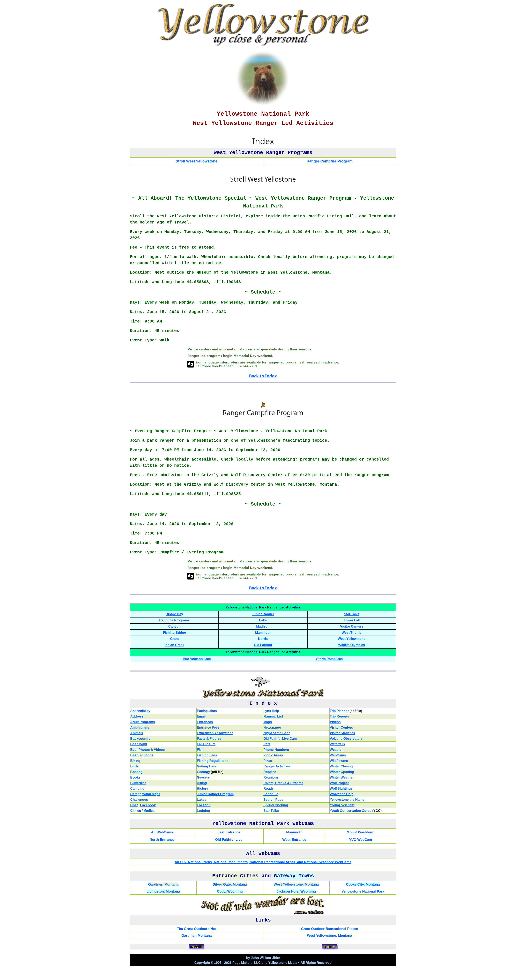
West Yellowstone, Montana (296, 884)
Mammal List (273, 716)
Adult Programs (142, 722)
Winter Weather (342, 777)
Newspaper (272, 727)
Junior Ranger (263, 614)
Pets (266, 744)
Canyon (174, 626)
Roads (268, 788)
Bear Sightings (141, 755)
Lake (263, 620)
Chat (134, 805)
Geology (203, 772)
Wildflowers (339, 761)
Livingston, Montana (163, 891)
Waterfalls (337, 744)
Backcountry (140, 738)
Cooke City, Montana (363, 884)
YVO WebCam (360, 840)
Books (135, 777)
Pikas (267, 761)
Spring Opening (275, 805)
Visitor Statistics (342, 733)
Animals (136, 733)
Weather (336, 749)
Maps (267, 722)
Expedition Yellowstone (215, 733)
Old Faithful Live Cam (280, 738)
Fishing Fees (207, 755)
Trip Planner (339, 711)
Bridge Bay (174, 614)
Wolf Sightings (341, 788)
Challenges (139, 799)
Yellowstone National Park (362, 891)
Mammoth (263, 632)
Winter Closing (341, 766)
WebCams (338, 755)
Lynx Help (271, 711)
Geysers (203, 777)
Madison (263, 626)
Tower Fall (352, 620)
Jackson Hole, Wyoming (296, 891)
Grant (174, 639)
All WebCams (162, 832)
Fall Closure (206, 744)
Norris (263, 639)
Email (201, 716)
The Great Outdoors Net (196, 929)
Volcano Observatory (346, 738)
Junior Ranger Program (215, 794)
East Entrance (228, 832)
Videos (335, 722)
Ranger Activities (276, 766)
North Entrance (162, 840)
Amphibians (139, 727)
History (202, 788)
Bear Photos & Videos (147, 749)
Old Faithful (263, 645)
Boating (136, 772)
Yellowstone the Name (347, 799)
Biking (135, 761)
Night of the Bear (276, 733)
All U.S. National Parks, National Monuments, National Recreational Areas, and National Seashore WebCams (263, 862)
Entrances (205, 722)
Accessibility (140, 711)
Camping (137, 788)
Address (137, 716)
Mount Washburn (360, 832)
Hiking (202, 783)
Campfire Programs (174, 620)
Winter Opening (342, 772)
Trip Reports (339, 716)
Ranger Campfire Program (330, 161)
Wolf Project (339, 783)
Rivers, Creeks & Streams (283, 783)
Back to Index (263, 376)
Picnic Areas (273, 755)
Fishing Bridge (174, 632)
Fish (200, 749)
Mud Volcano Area (196, 659)
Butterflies (138, 783)
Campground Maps (145, 794)
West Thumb (351, 632)
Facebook (148, 805)
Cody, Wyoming (230, 891)
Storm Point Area (329, 659)
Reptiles (269, 772)
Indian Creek (174, 645)
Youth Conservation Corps (350, 810)
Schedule (270, 794)
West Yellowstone (351, 639)
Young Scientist (342, 805)
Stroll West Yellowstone (196, 161)
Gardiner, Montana (163, 884)
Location (204, 805)
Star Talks (351, 614)
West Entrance (294, 840)
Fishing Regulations (212, 761)
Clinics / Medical (142, 810)
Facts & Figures (209, 738)
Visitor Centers (351, 626)
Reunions (271, 777)
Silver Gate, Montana (230, 884)
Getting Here (206, 766)
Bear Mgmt (138, 744)
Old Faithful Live (228, 840)
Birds (134, 766)
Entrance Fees (208, 727)
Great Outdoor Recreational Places (329, 929)
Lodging (203, 810)
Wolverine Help (341, 794)
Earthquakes (207, 711)
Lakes (201, 799)
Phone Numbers (276, 749)
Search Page (273, 799)
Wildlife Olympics (351, 645)
